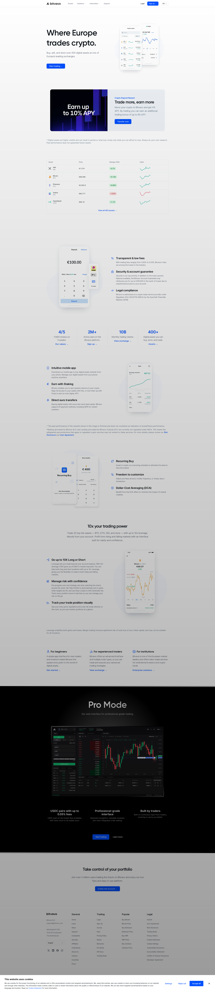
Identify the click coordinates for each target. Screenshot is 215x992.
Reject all (182, 983)
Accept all (196, 983)
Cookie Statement (35, 988)
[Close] (209, 983)
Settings (168, 983)
